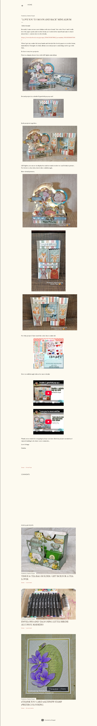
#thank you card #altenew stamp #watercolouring (41, 703)
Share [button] (22, 467)
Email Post (29, 467)
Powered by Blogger (50, 720)
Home (30, 5)
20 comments (30, 708)
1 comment (29, 582)
